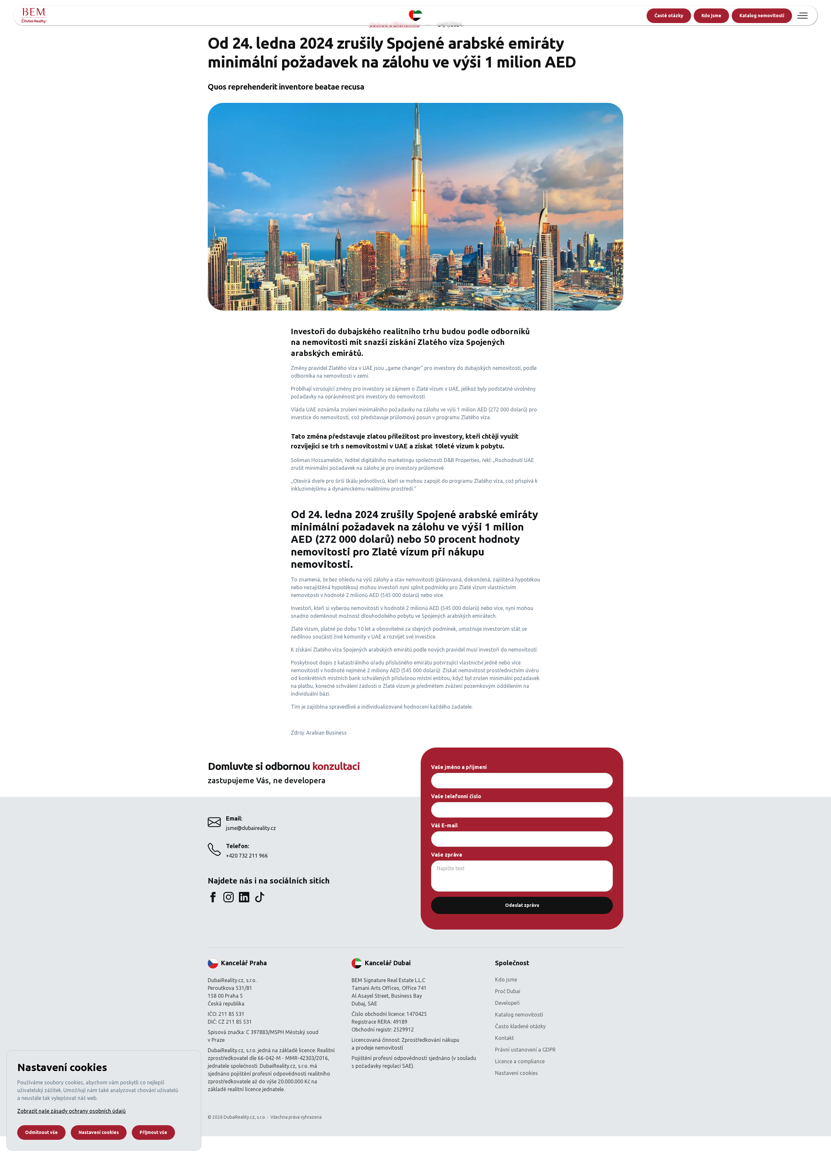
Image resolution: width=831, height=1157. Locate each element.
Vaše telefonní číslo (456, 796)
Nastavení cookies (516, 1073)
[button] (802, 15)
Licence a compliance (520, 1061)
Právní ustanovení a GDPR (525, 1050)
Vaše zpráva (446, 855)
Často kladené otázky (520, 1026)
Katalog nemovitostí (761, 15)
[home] (34, 15)
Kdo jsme (711, 15)
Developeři (507, 1003)
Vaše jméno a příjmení (459, 767)
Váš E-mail (444, 825)
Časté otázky (668, 15)
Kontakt (504, 1038)
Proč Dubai (507, 991)
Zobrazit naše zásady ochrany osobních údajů (71, 1111)
